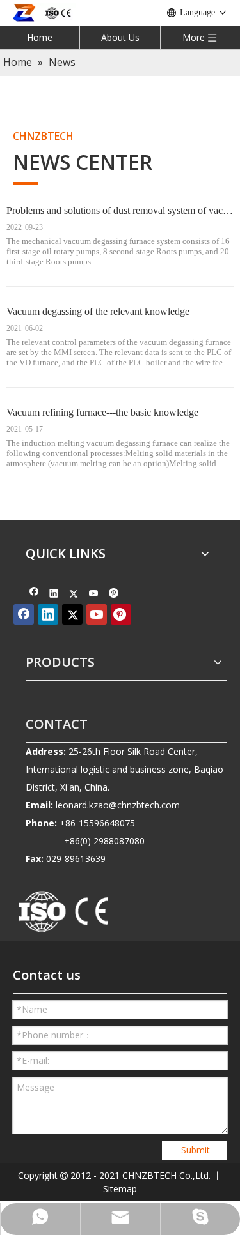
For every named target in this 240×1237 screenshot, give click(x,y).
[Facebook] (34, 594)
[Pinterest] (114, 594)
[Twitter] (74, 594)
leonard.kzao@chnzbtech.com (118, 805)
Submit (195, 1150)
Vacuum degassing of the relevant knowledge (97, 311)
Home (39, 37)
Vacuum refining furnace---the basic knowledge (102, 412)
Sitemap (120, 1189)
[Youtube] (94, 594)
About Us (120, 37)
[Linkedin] (54, 594)
